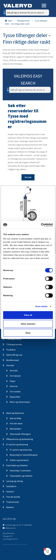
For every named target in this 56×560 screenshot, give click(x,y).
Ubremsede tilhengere (20, 434)
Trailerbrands (12, 502)
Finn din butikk (13, 496)
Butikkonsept (12, 360)
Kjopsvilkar (15, 396)
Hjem (10, 20)
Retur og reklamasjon (20, 402)
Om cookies (15, 391)
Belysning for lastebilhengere (24, 454)
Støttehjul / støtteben (20, 470)
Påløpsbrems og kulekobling (19, 439)
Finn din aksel (16, 423)
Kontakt (10, 365)
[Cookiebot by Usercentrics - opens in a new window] (41, 225)
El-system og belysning (17, 444)
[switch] (49, 278)
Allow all (28, 315)
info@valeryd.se (10, 528)
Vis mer (28, 177)
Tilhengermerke (23, 20)
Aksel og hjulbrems (15, 413)
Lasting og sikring (14, 481)
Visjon (12, 381)
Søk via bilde (15, 418)
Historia (13, 386)
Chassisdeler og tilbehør (21, 475)
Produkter (11, 349)
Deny (28, 333)
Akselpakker (15, 428)
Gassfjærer (11, 486)
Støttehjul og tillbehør (17, 465)
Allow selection (28, 324)
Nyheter (10, 507)
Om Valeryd (15, 375)
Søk (45, 24)
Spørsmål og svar (14, 354)
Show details (41, 306)
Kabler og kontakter (19, 460)
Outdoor (10, 491)
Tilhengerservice (14, 344)
